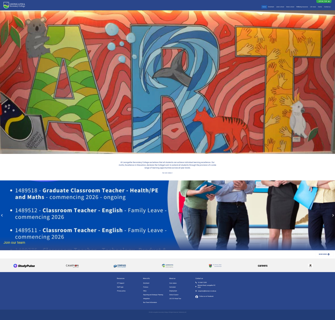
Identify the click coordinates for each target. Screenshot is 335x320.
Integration (146, 298)
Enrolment (271, 7)
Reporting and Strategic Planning (153, 295)
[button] (324, 1)
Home (264, 7)
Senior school (290, 7)
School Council (173, 295)
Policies (145, 287)
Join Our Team (14, 242)
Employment (173, 291)
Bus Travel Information (150, 302)
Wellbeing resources (302, 7)
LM (185, 312)
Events (320, 7)
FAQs (144, 291)
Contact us (327, 7)
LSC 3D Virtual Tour (175, 298)
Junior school (280, 7)
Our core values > (167, 173)
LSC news (313, 7)
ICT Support (120, 283)
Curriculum (172, 287)
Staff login (120, 287)
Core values (173, 283)
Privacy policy (121, 291)
